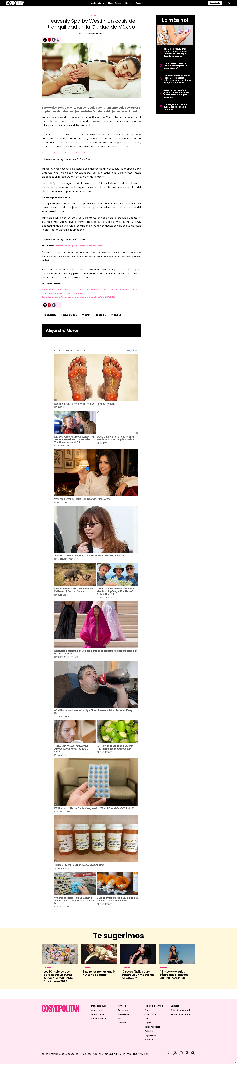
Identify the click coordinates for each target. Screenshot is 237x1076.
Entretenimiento (97, 3)
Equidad (139, 3)
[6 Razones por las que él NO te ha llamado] (99, 954)
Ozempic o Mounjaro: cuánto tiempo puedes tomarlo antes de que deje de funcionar (175, 52)
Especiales (91, 16)
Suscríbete (215, 3)
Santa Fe (101, 314)
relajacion (50, 314)
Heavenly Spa (69, 314)
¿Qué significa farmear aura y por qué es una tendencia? (175, 107)
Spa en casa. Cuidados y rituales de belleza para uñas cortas (79, 153)
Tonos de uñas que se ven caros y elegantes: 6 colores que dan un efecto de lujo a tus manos (177, 79)
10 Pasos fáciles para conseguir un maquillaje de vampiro (137, 975)
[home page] (15, 3)
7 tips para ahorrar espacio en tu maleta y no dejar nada (78, 246)
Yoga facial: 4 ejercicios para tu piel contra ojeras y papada (75, 289)
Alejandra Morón (97, 33)
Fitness (128, 3)
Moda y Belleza (114, 3)
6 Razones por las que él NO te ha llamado (99, 973)
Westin (86, 314)
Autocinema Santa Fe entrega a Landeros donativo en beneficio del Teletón (78, 297)
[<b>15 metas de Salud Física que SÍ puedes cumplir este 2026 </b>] (177, 954)
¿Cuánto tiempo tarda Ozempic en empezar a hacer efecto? (175, 65)
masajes (116, 314)
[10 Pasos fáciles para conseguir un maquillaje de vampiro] (138, 954)
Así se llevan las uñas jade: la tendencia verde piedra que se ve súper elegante (176, 93)
